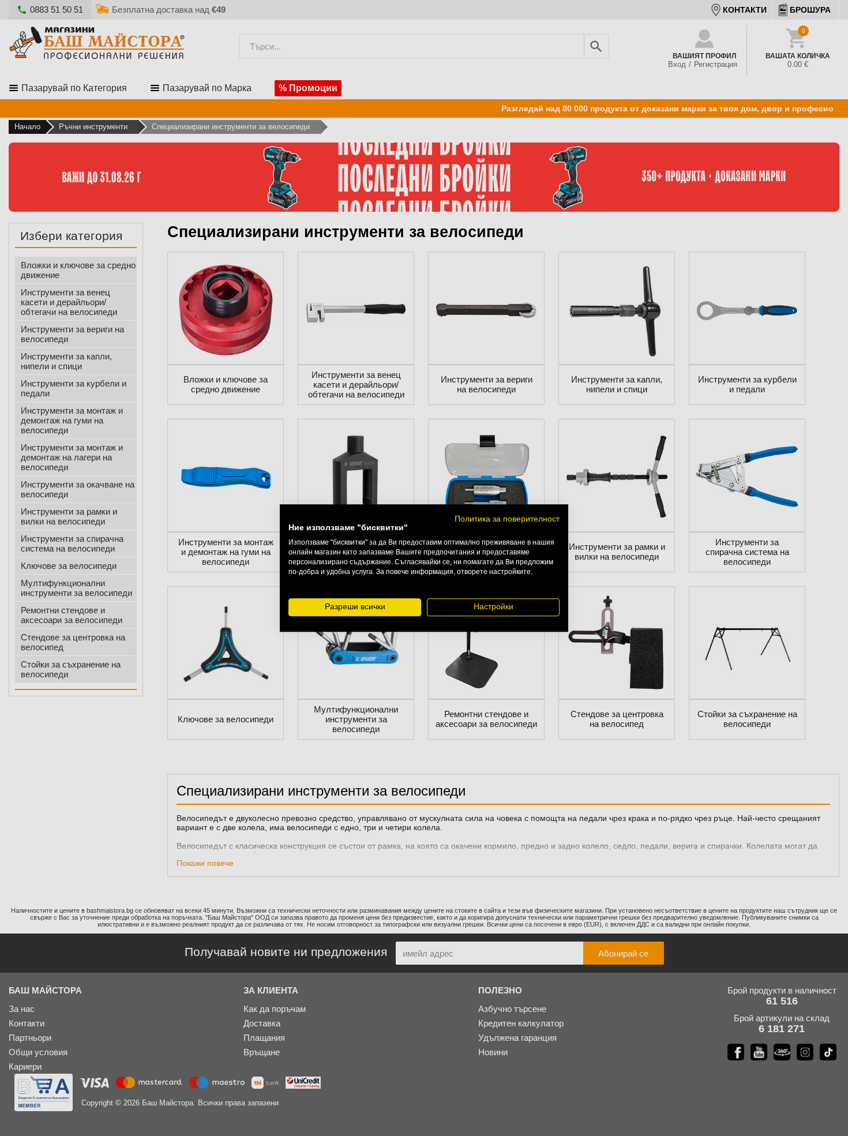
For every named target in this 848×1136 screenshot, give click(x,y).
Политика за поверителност (507, 519)
